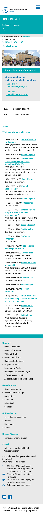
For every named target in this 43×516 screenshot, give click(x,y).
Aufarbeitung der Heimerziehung (18, 379)
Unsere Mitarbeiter (12, 350)
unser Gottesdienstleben (15, 417)
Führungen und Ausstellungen (17, 372)
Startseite (7, 511)
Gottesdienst (10, 396)
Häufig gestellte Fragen (14, 361)
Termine (26, 37)
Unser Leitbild (10, 354)
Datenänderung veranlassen (19, 485)
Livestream (9, 424)
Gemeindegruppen (12, 389)
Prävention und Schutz (14, 375)
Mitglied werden (11, 364)
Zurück (5, 127)
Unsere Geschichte (12, 357)
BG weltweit (9, 403)
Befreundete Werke (12, 368)
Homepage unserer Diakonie (16, 438)
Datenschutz (19, 511)
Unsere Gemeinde (12, 347)
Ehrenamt (8, 400)
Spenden (8, 407)
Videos (7, 428)
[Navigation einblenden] (37, 8)
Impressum (33, 511)
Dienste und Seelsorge (14, 392)
